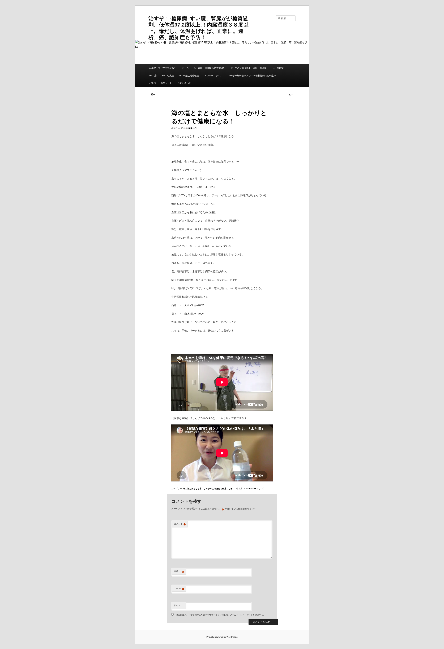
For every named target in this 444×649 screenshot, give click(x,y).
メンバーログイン (213, 75)
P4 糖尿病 (278, 67)
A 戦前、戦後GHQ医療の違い (209, 67)
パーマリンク (258, 488)
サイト (177, 605)
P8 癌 (153, 75)
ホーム (185, 67)
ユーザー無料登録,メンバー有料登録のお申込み (252, 75)
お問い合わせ (184, 83)
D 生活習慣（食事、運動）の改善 (248, 67)
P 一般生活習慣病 (189, 75)
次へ (292, 94)
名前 (179, 571)
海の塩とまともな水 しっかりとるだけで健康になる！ (209, 488)
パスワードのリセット (160, 83)
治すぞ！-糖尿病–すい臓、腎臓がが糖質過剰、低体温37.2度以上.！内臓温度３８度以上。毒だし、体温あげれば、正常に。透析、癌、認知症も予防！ (198, 27)
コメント (180, 524)
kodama (248, 488)
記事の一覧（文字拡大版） (162, 67)
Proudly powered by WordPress (222, 636)
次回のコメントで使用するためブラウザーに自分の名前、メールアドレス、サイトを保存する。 (220, 614)
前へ (151, 94)
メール (179, 588)
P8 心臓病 (168, 75)
